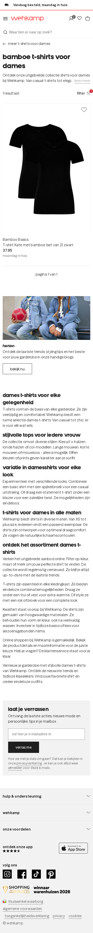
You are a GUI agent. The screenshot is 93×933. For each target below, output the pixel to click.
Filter (83, 93)
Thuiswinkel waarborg (25, 901)
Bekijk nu (17, 369)
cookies (75, 916)
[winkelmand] (87, 18)
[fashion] (46, 318)
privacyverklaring (29, 763)
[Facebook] (22, 874)
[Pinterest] (51, 874)
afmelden (15, 768)
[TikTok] (36, 874)
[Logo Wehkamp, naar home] (26, 18)
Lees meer (82, 80)
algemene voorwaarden (22, 908)
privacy (59, 916)
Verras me (24, 747)
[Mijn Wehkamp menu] (72, 18)
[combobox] (46, 32)
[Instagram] (7, 874)
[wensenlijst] (81, 18)
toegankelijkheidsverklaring (27, 916)
